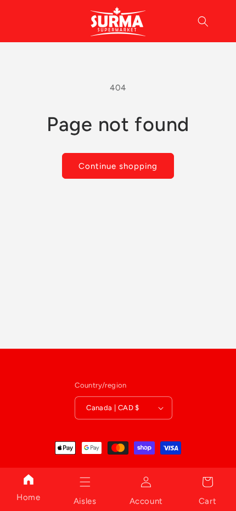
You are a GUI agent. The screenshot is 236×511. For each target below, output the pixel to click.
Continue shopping (118, 166)
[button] (85, 482)
